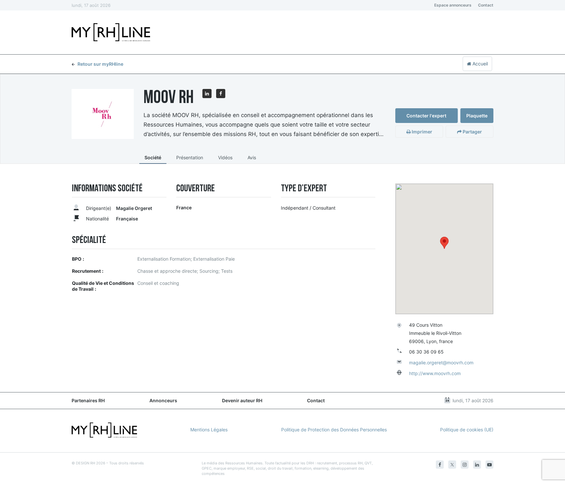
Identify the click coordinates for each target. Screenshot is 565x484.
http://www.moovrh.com (435, 373)
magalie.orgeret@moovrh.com (441, 362)
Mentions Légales (209, 429)
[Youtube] (489, 464)
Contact (485, 5)
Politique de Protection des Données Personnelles (334, 429)
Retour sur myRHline (100, 64)
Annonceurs (163, 400)
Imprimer (421, 131)
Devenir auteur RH (242, 400)
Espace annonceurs (452, 5)
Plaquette (477, 115)
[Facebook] (439, 464)
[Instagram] (465, 464)
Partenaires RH (88, 400)
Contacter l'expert (426, 115)
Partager (472, 131)
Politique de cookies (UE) (466, 429)
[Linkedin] (477, 464)
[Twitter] (452, 464)
